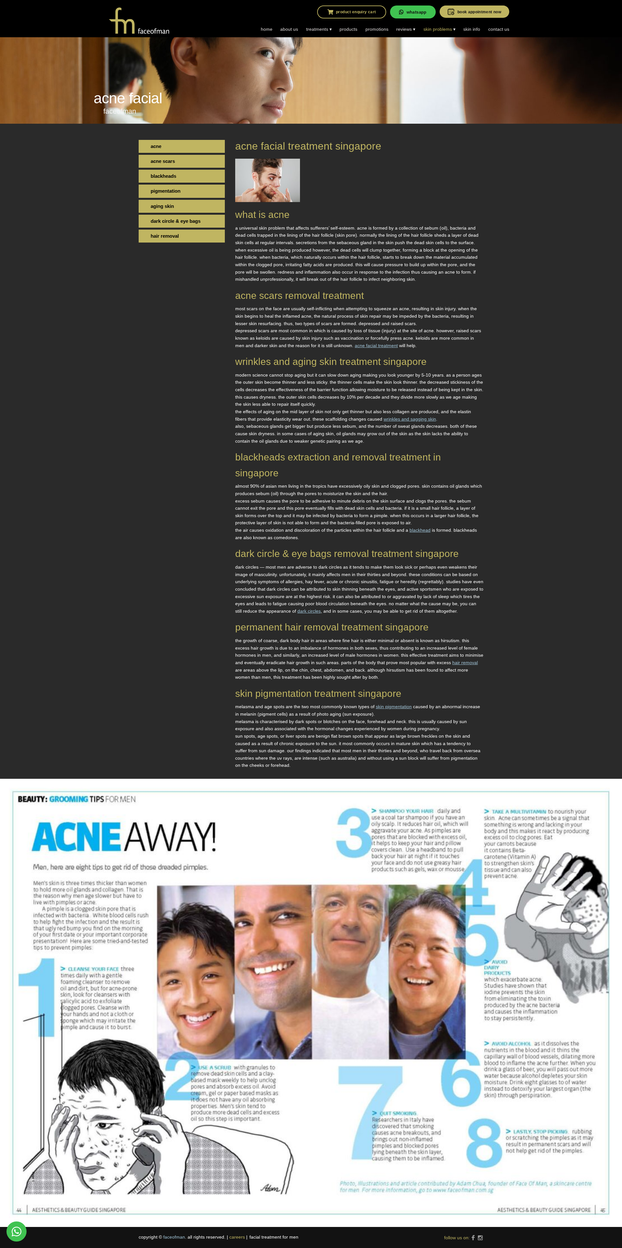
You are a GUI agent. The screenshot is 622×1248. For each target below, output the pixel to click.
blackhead (420, 530)
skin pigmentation (394, 706)
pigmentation (165, 191)
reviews (404, 29)
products (348, 29)
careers (237, 1237)
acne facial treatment (376, 345)
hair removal (465, 662)
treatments (317, 29)
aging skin (162, 206)
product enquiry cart (356, 12)
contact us (498, 29)
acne (156, 146)
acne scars (163, 161)
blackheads (163, 176)
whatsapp (417, 12)
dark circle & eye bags (176, 221)
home (266, 29)
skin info (471, 29)
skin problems (437, 29)
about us (289, 29)
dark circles (309, 611)
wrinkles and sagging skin (410, 419)
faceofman (174, 1237)
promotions (376, 29)
